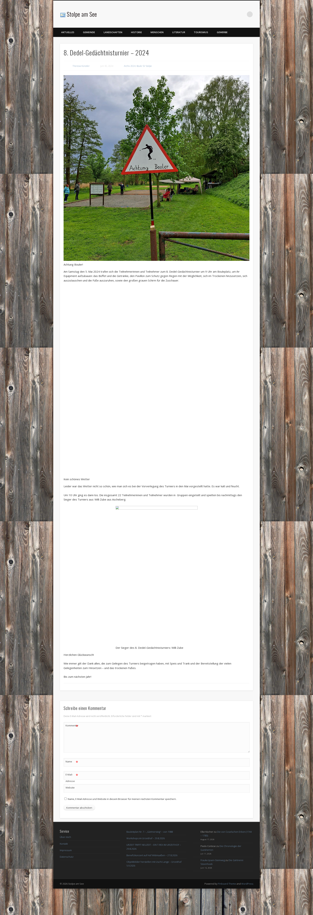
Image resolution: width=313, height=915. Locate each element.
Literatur (178, 32)
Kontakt (64, 870)
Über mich (65, 863)
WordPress (247, 910)
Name (72, 788)
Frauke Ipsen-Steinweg (213, 886)
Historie (136, 32)
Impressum (66, 876)
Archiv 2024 (129, 66)
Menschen (157, 32)
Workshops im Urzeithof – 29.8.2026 (145, 864)
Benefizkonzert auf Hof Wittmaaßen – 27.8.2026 (151, 881)
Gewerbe (222, 32)
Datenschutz (67, 883)
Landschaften (113, 32)
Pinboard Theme (227, 910)
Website (70, 814)
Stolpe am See (82, 14)
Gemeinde (89, 32)
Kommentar (72, 752)
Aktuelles (67, 32)
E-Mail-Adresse (72, 804)
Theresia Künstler (81, 66)
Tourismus (201, 32)
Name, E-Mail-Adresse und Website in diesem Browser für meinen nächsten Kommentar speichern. (122, 825)
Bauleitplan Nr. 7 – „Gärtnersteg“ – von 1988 (149, 858)
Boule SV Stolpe (144, 66)
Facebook (242, 14)
